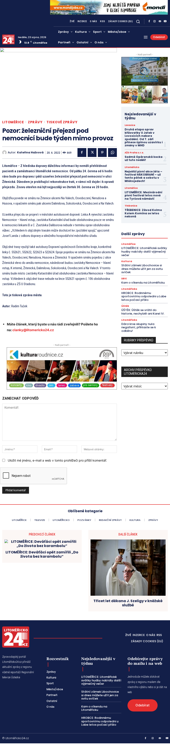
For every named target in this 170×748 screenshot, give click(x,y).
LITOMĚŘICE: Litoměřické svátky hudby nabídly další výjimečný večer (144, 251)
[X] (92, 152)
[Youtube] (165, 21)
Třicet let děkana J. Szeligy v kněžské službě (127, 603)
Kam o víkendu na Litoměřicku (143, 282)
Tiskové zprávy (61, 122)
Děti (124, 278)
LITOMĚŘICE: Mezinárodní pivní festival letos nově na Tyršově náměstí (143, 195)
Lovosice (130, 125)
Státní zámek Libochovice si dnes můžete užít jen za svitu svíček (142, 268)
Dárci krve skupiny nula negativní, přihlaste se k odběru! (138, 327)
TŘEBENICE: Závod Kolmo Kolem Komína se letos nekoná (143, 213)
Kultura (126, 261)
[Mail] (159, 21)
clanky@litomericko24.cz (33, 330)
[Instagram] (154, 21)
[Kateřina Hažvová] (5, 152)
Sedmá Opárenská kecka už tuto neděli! (143, 158)
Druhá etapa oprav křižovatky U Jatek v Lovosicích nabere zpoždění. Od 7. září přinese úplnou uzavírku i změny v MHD (144, 137)
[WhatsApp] (112, 152)
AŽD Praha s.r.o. (134, 153)
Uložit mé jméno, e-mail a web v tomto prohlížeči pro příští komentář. (57, 460)
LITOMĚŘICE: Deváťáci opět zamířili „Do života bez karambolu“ (42, 554)
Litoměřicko (132, 167)
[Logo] (8, 39)
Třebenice (131, 206)
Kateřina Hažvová (30, 152)
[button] (138, 21)
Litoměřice (13, 122)
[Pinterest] (102, 152)
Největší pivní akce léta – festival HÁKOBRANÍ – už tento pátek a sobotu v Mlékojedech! (143, 176)
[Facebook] (149, 21)
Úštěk (125, 306)
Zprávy (35, 122)
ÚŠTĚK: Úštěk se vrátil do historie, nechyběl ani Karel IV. (142, 312)
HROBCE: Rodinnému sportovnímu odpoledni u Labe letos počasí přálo (143, 296)
